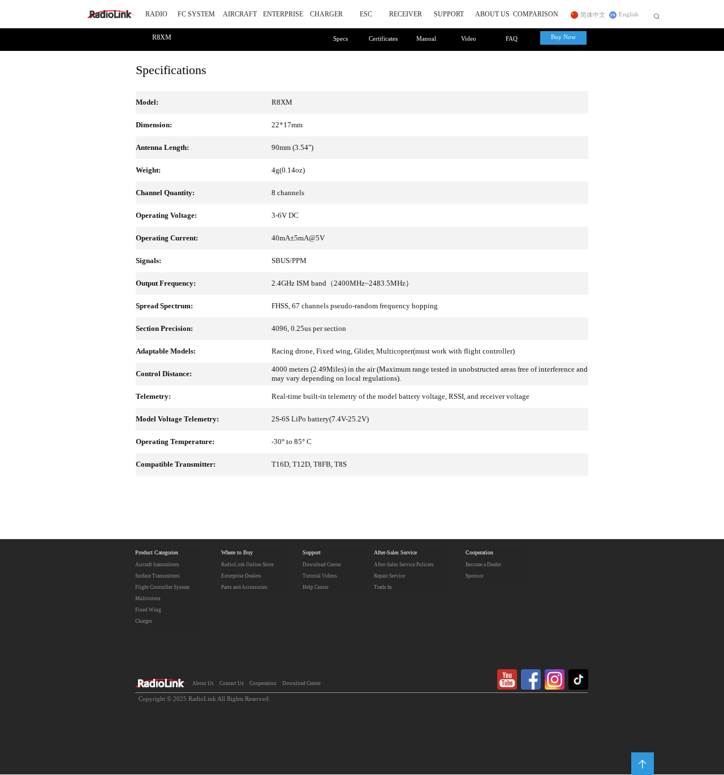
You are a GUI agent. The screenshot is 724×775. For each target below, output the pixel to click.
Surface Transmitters (157, 576)
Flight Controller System (162, 587)
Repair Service (389, 576)
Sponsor (475, 576)
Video (468, 39)
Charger (143, 621)
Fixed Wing (148, 610)
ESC (366, 14)
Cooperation (479, 553)
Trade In (383, 587)
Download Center (322, 564)
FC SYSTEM (196, 14)
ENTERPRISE (283, 14)
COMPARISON (536, 14)
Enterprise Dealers (241, 576)
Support (312, 553)
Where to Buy (237, 553)
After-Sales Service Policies (404, 564)
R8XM (161, 37)
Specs (340, 39)
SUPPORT (449, 14)
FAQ (512, 39)
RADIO (156, 14)
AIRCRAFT (240, 14)
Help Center (316, 587)
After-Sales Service (395, 553)
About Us (203, 683)
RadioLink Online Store (247, 564)
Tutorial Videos (320, 576)
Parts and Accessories (244, 587)
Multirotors (148, 598)
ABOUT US (492, 14)
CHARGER (326, 14)
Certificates (383, 39)
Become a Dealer (483, 564)
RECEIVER (405, 14)
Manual (426, 39)
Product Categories (156, 553)
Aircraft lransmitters (157, 564)
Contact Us (231, 683)
